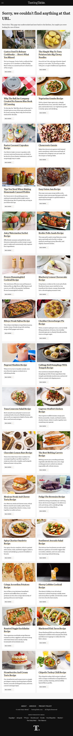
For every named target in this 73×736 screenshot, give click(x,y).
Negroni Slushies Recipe (15, 365)
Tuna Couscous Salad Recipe (17, 409)
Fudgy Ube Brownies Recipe (52, 496)
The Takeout (42, 720)
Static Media (25, 709)
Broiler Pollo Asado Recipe (51, 233)
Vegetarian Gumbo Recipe (51, 98)
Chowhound (34, 718)
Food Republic (51, 718)
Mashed (60, 718)
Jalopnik (19, 718)
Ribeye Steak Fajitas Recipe (17, 321)
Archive (32, 706)
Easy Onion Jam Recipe (50, 189)
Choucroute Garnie (48, 145)
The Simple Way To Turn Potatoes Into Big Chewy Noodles (50, 54)
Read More (8, 71)
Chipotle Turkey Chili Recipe (52, 672)
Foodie (42, 718)
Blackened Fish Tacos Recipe (52, 628)
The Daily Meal (31, 720)
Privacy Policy (45, 706)
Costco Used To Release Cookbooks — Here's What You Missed (16, 54)
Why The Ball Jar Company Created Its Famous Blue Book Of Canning (18, 101)
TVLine (26, 718)
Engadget (12, 718)
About (24, 706)
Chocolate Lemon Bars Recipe (18, 452)
